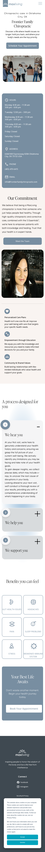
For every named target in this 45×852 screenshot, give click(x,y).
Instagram (24, 786)
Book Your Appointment (24, 708)
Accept (22, 837)
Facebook (24, 782)
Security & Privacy (22, 796)
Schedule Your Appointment (22, 45)
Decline (22, 842)
